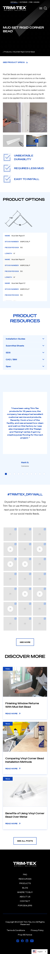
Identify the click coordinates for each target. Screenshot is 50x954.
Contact (25, 901)
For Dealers (25, 905)
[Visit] (17, 940)
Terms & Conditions (16, 930)
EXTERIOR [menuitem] (23, 2)
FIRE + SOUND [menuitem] (34, 2)
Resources (25, 879)
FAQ (25, 874)
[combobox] (39, 951)
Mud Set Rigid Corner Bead (24, 52)
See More (25, 642)
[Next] (44, 117)
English (40, 952)
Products (8, 52)
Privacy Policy (37, 930)
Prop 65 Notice (25, 935)
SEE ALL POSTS (25, 841)
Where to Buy (25, 892)
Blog (25, 888)
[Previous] (5, 117)
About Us (25, 897)
